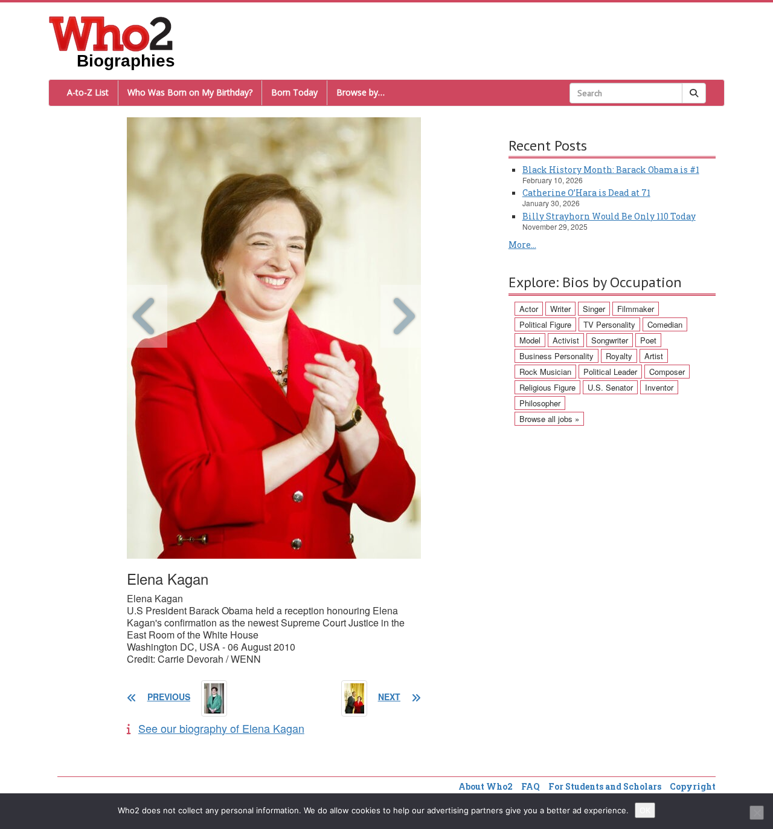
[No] (756, 812)
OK (645, 810)
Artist (653, 356)
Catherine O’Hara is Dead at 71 (586, 192)
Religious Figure (547, 387)
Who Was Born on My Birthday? (189, 92)
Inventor (659, 387)
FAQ (530, 786)
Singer (594, 308)
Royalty (619, 356)
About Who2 (485, 786)
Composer (667, 371)
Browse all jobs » (549, 418)
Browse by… (360, 92)
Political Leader (610, 371)
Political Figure (545, 324)
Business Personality (556, 356)
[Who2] (111, 33)
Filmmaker (635, 308)
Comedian (664, 324)
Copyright (693, 786)
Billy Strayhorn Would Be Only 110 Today (609, 216)
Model (529, 340)
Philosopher (539, 403)
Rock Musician (545, 371)
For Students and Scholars (604, 786)
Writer (560, 308)
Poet (648, 340)
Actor (528, 308)
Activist (566, 340)
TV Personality (609, 324)
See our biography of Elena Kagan (221, 728)
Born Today (294, 92)
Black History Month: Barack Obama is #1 (610, 169)
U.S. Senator (610, 387)
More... (522, 244)
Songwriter (609, 340)
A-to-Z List (88, 92)
